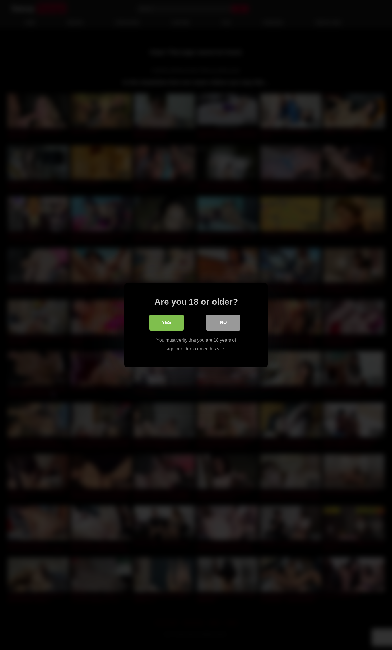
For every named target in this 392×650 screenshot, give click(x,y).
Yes (166, 322)
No (223, 322)
